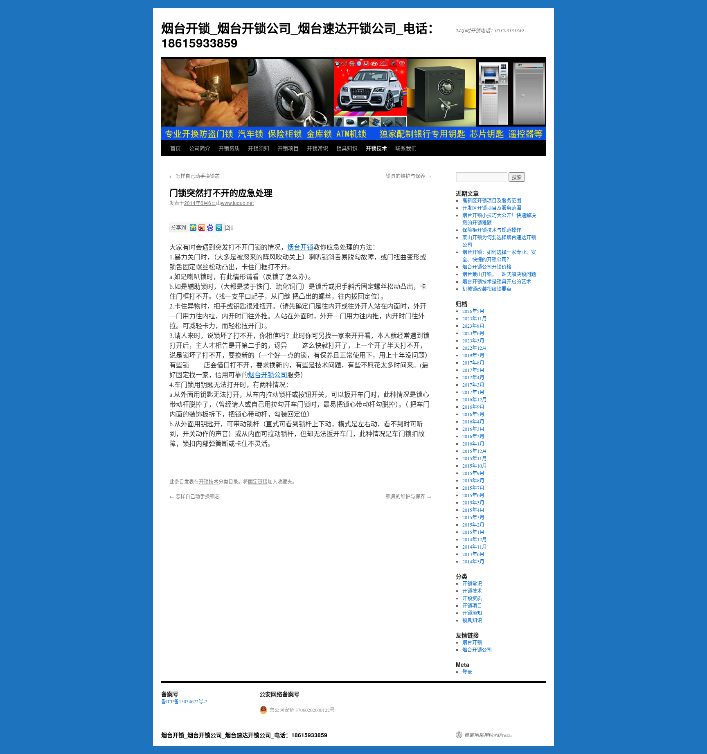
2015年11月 (474, 458)
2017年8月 (473, 362)
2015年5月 (473, 502)
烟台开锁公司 (267, 374)
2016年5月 (473, 414)
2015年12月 (474, 451)
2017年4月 (473, 377)
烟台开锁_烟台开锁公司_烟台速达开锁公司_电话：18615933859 (300, 35)
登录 (467, 671)
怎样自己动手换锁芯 (194, 175)
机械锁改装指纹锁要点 (486, 289)
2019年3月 (473, 355)
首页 (175, 148)
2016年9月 (473, 406)
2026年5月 (473, 311)
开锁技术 (376, 148)
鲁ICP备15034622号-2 (184, 701)
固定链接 (258, 481)
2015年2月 (473, 524)
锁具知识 (347, 148)
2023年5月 (473, 340)
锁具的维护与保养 (408, 175)
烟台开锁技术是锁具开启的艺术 (496, 281)
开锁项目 (288, 148)
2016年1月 (473, 443)
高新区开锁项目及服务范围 (491, 200)
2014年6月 (473, 554)
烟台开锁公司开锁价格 (486, 266)
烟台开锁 (300, 247)
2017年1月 (473, 392)
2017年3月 (473, 384)
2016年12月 (474, 399)
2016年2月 (473, 436)
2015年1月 (473, 532)
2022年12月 (474, 347)
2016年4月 (473, 421)
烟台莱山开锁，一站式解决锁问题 (499, 274)
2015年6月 (473, 495)
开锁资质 (229, 148)
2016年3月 (473, 428)
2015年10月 (474, 465)
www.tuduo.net (237, 202)
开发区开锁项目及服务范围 (491, 208)
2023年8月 (473, 325)
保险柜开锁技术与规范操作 (491, 230)
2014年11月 (474, 546)
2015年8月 (473, 480)
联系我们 (406, 148)
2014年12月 (474, 539)
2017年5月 (473, 370)
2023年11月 (474, 318)
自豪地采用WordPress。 (489, 734)
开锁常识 (317, 148)
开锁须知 (258, 148)
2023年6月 (473, 333)
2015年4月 (473, 509)
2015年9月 (473, 473)
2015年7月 (473, 487)
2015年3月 (473, 517)
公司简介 (199, 148)
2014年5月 (473, 561)
